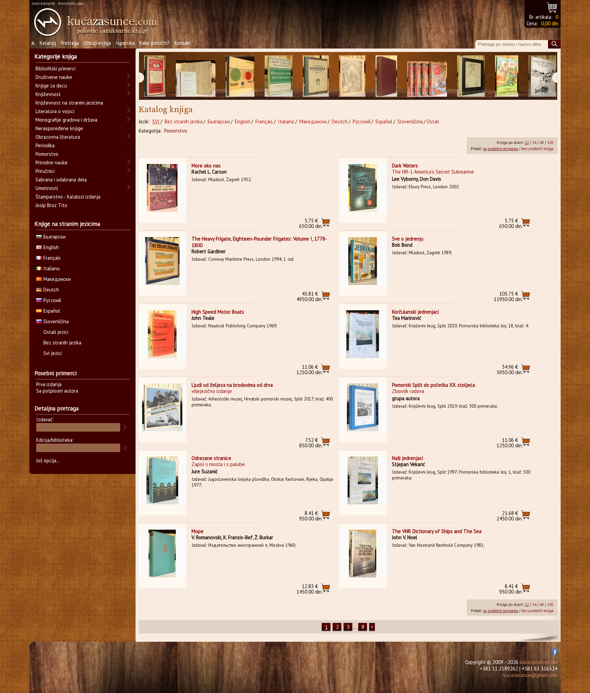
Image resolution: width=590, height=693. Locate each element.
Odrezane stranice (211, 458)
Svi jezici (52, 353)
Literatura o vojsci (55, 111)
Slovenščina (410, 121)
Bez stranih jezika (183, 121)
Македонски (313, 121)
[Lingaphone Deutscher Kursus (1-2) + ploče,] (195, 76)
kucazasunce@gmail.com (530, 675)
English (242, 121)
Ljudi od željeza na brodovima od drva (232, 385)
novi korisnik (43, 3)
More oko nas (206, 165)
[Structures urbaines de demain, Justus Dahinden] (542, 76)
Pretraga (70, 43)
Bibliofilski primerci (55, 68)
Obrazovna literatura (58, 137)
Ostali (432, 121)
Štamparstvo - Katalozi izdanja (68, 196)
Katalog (48, 43)
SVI (155, 121)
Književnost (48, 94)
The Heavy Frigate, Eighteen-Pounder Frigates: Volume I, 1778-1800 (259, 241)
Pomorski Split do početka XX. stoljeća (433, 385)
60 (542, 142)
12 (527, 142)
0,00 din (549, 23)
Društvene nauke (54, 77)
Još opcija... (48, 460)
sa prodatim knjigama (500, 148)
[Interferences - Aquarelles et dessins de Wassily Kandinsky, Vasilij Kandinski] (240, 76)
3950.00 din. (509, 370)
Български (219, 121)
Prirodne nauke (52, 162)
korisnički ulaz (71, 3)
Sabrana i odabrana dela (61, 179)
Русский (361, 121)
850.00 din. (311, 443)
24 (534, 142)
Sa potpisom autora (57, 391)
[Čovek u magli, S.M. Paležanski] (352, 76)
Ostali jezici (55, 332)
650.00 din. (311, 223)
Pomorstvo (175, 130)
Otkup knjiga (97, 43)
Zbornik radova (408, 391)
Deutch (340, 121)
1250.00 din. (309, 370)
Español (384, 121)
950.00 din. (311, 516)
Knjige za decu (51, 85)
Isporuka (125, 43)
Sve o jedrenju (407, 238)
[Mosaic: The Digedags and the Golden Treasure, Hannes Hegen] (506, 76)
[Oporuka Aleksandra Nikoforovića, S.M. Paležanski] (316, 76)
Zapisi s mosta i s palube (218, 464)
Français (264, 121)
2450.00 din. (509, 516)
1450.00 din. (309, 589)
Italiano (286, 121)
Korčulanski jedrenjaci (415, 312)
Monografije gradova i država (66, 120)
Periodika (45, 145)
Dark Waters (405, 165)
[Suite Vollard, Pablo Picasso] (471, 76)
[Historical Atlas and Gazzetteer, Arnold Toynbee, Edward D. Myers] (279, 76)
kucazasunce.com (538, 662)
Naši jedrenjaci (407, 458)
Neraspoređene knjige (59, 128)
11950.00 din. (508, 296)
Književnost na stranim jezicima (69, 102)
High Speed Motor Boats (218, 312)
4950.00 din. (309, 296)
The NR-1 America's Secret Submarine (433, 171)
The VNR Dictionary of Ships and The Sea (436, 531)
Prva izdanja (48, 384)
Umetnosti (47, 188)
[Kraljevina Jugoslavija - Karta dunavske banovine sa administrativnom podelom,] (155, 76)
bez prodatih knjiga (537, 148)
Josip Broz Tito (51, 205)
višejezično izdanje (212, 391)
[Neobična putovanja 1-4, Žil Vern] (427, 76)
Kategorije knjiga (55, 56)
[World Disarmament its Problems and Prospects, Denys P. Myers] (386, 76)
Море (197, 531)
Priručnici (45, 171)
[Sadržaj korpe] (552, 6)
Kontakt (182, 43)
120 (550, 142)
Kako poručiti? (154, 43)
